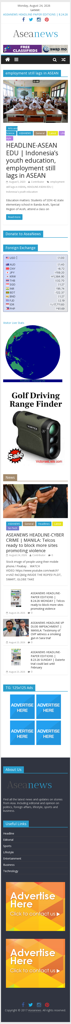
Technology (10, 871)
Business (9, 865)
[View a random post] (63, 59)
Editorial (8, 840)
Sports (7, 846)
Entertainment (12, 858)
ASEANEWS (25, 133)
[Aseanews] (7, 59)
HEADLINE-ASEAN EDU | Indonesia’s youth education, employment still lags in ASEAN (32, 160)
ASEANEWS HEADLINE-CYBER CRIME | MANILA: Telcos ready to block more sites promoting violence (35, 542)
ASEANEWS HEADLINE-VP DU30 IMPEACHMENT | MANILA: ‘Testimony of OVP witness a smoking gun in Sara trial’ (47, 630)
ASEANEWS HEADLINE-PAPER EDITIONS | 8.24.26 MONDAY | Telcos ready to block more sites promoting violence (48, 600)
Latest (52, 133)
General (40, 133)
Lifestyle (8, 852)
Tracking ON (38, 380)
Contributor (37, 181)
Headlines (44, 524)
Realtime (25, 380)
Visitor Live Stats (13, 323)
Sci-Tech (12, 528)
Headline (8, 833)
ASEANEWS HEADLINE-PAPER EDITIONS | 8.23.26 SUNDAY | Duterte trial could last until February (48, 659)
